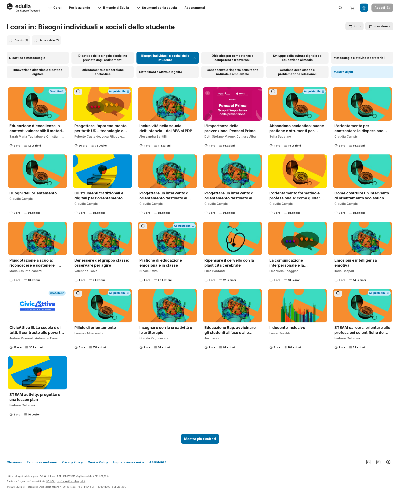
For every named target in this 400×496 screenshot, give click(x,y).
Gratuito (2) (21, 40)
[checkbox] (10, 40)
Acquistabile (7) (49, 40)
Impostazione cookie (128, 462)
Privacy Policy (72, 462)
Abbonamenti (194, 7)
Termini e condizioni (42, 462)
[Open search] (340, 8)
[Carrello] (352, 8)
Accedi (379, 7)
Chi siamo (14, 462)
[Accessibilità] (364, 8)
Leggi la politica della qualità (71, 481)
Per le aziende (79, 7)
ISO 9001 (50, 481)
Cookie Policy (98, 462)
